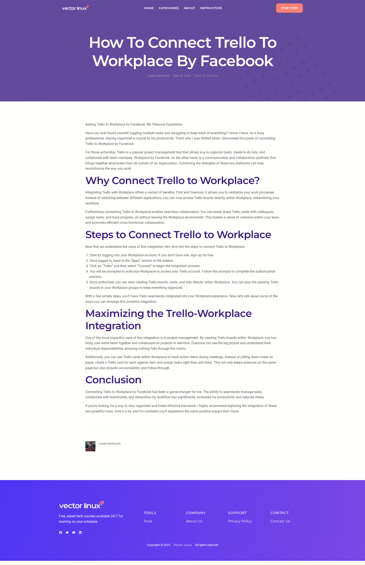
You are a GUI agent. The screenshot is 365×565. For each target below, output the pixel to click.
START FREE (289, 8)
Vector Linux (182, 545)
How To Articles (206, 76)
